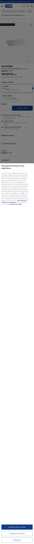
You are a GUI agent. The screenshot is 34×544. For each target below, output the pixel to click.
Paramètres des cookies (17, 533)
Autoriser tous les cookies (17, 527)
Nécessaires (17, 540)
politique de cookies (16, 204)
